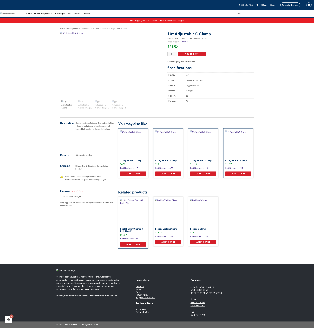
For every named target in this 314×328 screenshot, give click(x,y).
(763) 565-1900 (197, 305)
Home (29, 13)
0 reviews (184, 42)
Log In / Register (291, 5)
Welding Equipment (74, 28)
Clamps (104, 28)
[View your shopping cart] (309, 4)
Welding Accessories (91, 28)
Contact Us (141, 292)
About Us (140, 286)
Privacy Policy (142, 312)
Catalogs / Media (63, 13)
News (77, 13)
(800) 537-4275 (197, 302)
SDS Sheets (141, 309)
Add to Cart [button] (133, 173)
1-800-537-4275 (246, 5)
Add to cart (192, 54)
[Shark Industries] (7, 13)
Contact (86, 13)
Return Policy (142, 294)
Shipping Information (145, 297)
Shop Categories (42, 13)
